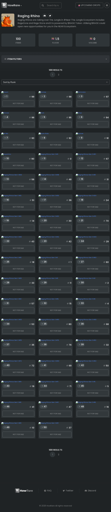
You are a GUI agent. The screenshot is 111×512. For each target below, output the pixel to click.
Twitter (69, 490)
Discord (91, 490)
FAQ (48, 490)
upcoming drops (90, 5)
